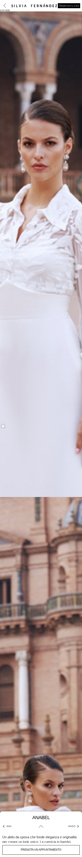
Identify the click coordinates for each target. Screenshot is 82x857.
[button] (3, 426)
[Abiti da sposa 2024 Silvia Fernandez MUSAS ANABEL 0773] (41, 423)
